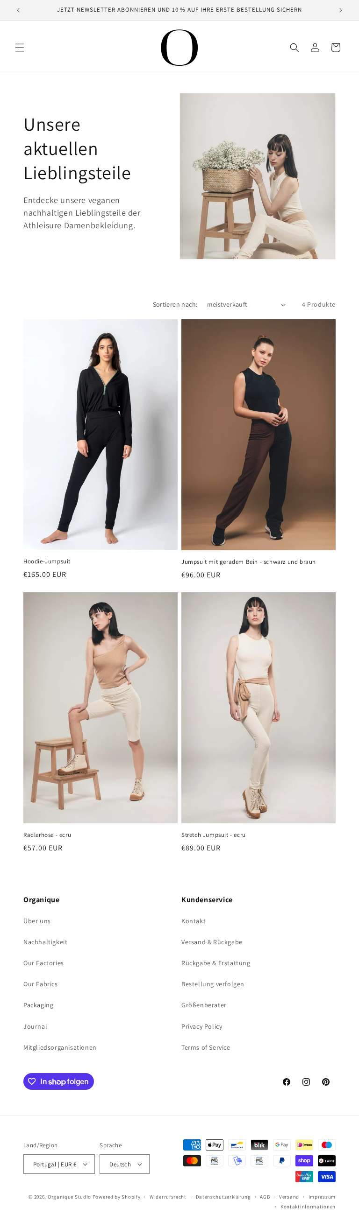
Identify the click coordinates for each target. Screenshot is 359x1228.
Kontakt (193, 921)
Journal (35, 1026)
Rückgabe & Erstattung (216, 963)
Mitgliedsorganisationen (60, 1047)
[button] (19, 47)
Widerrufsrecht (168, 1196)
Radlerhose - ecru (47, 835)
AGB (265, 1196)
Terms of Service (205, 1047)
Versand (289, 1196)
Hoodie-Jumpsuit (47, 561)
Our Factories (43, 963)
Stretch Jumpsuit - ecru (213, 835)
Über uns (37, 921)
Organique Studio (69, 1196)
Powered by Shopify (117, 1196)
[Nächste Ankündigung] (340, 10)
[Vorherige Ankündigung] (18, 10)
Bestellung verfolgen (212, 984)
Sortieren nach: (175, 304)
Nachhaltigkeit (45, 942)
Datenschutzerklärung (223, 1196)
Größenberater (204, 1005)
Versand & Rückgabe (212, 942)
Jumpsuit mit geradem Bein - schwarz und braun (248, 562)
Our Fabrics (40, 984)
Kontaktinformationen (308, 1206)
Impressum (322, 1196)
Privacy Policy (201, 1026)
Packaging (38, 1005)
